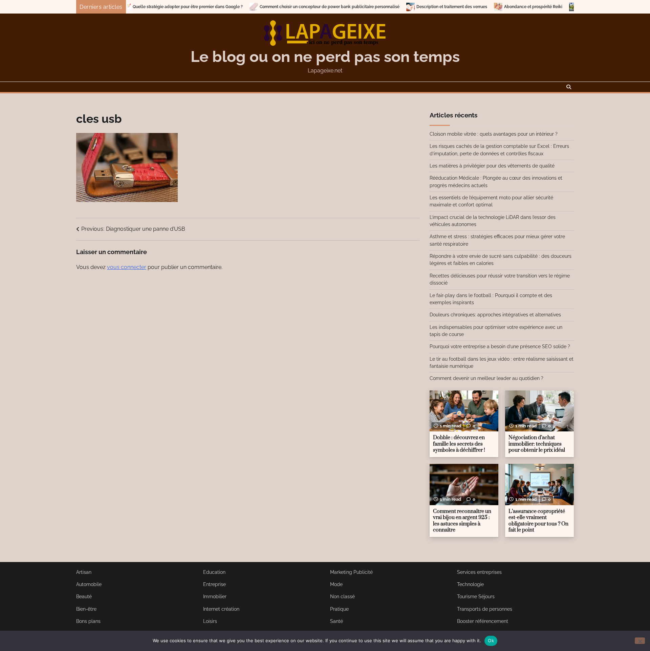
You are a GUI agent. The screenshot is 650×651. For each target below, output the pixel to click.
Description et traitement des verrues (426, 6)
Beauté (84, 596)
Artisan (83, 572)
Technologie (470, 584)
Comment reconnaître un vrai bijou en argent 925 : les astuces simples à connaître (462, 521)
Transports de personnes (484, 609)
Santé (336, 621)
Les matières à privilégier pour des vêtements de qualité (492, 166)
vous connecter (126, 267)
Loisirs (210, 621)
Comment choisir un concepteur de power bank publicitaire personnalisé (304, 6)
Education (214, 572)
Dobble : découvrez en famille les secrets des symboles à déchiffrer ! (459, 443)
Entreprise (214, 584)
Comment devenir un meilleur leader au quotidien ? (486, 378)
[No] (640, 640)
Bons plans (88, 621)
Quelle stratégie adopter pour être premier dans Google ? (162, 6)
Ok (491, 640)
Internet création (221, 609)
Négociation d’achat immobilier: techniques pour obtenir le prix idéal (536, 443)
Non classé (342, 596)
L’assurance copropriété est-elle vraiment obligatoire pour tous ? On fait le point (538, 521)
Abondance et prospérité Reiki (508, 6)
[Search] (569, 87)
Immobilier (214, 596)
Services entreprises (479, 572)
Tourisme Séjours (476, 596)
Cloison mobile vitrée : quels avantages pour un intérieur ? (494, 134)
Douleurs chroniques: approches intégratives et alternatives (495, 314)
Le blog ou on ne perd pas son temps (325, 57)
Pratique (339, 609)
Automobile (89, 584)
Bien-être (86, 609)
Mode (336, 584)
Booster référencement (482, 621)
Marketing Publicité (351, 572)
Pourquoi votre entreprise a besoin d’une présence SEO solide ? (500, 346)
